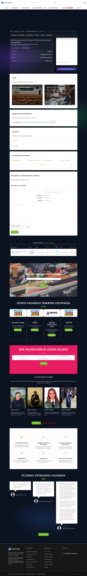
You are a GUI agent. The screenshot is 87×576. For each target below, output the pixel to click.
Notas (44, 7)
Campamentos (15, 7)
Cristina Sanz (15, 410)
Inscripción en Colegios (31, 554)
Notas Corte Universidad (31, 562)
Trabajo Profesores (37, 7)
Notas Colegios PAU (30, 559)
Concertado (40, 281)
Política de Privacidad (30, 574)
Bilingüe (55, 281)
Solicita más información (67, 69)
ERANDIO (69, 323)
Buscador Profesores (48, 556)
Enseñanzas (14, 35)
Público (32, 281)
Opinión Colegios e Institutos (65, 443)
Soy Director (43, 164)
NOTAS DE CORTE (51, 87)
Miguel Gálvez (32, 410)
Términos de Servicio (41, 574)
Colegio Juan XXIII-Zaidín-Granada (68, 528)
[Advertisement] (43, 19)
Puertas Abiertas (29, 35)
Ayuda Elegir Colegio (53, 7)
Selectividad (51, 252)
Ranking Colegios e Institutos (43, 443)
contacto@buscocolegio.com (71, 553)
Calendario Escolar (26, 48)
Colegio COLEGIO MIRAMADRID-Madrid (46, 501)
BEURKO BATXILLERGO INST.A (52, 324)
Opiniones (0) (49, 35)
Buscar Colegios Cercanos (64, 62)
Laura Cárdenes (66, 410)
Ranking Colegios (48, 562)
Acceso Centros (47, 551)
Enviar (15, 232)
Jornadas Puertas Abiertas (31, 551)
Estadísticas (43, 458)
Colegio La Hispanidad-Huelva (21, 495)
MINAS (35, 323)
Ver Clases (37, 422)
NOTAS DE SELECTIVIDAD (22, 87)
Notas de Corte (57, 253)
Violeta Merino (49, 410)
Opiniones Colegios (48, 564)
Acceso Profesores (48, 559)
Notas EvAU (21, 35)
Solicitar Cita (53, 122)
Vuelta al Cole (65, 252)
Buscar (6, 7)
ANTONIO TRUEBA (18, 323)
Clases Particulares (25, 7)
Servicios (37, 35)
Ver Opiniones (44, 534)
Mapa (43, 35)
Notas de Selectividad (65, 458)
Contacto (78, 7)
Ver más (17, 329)
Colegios (67, 7)
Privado (48, 281)
